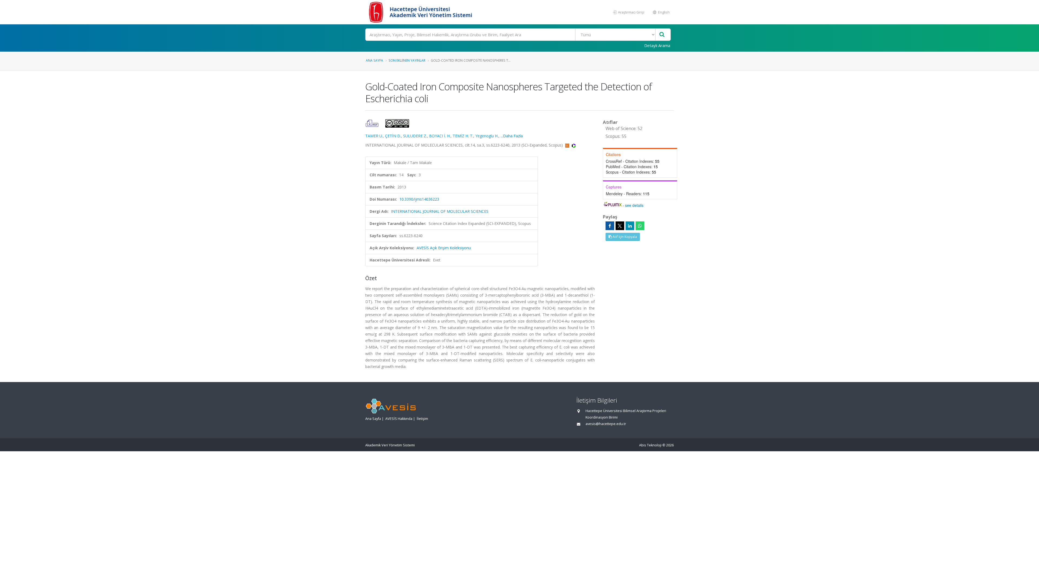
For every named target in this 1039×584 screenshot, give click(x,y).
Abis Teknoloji (650, 445)
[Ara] (662, 35)
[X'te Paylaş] (620, 225)
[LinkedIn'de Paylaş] (630, 225)
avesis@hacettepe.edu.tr (606, 424)
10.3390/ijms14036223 (419, 199)
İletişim (422, 418)
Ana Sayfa (374, 60)
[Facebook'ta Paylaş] (610, 225)
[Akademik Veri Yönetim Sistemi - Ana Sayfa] (376, 12)
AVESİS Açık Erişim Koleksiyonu (444, 247)
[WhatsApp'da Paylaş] (640, 225)
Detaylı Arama (657, 45)
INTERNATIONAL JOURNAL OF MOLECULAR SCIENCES (439, 211)
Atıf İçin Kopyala (624, 236)
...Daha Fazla (512, 135)
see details (634, 205)
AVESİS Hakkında (398, 418)
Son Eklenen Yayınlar (407, 60)
